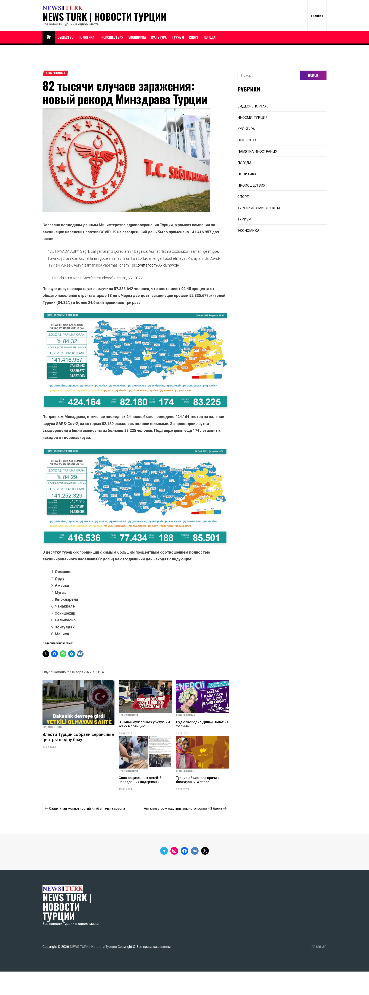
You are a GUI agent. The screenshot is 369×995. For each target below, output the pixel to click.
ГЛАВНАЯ (317, 15)
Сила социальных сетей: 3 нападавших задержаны (140, 780)
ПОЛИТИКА (86, 37)
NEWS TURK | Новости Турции (104, 16)
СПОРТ (194, 37)
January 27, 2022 (128, 278)
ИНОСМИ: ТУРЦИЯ (252, 118)
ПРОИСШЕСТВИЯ (111, 37)
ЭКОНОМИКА (137, 37)
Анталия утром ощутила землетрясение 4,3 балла (183, 808)
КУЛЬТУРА (159, 37)
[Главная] (48, 37)
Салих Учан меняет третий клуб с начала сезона (87, 808)
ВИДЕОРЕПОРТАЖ (252, 106)
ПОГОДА (210, 37)
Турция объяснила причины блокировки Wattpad (198, 780)
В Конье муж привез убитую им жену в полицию (144, 724)
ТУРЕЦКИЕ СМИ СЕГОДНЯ (258, 208)
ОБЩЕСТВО (65, 37)
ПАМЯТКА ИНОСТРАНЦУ (257, 151)
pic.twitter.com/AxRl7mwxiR (155, 265)
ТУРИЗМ (178, 37)
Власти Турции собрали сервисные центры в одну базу (78, 737)
